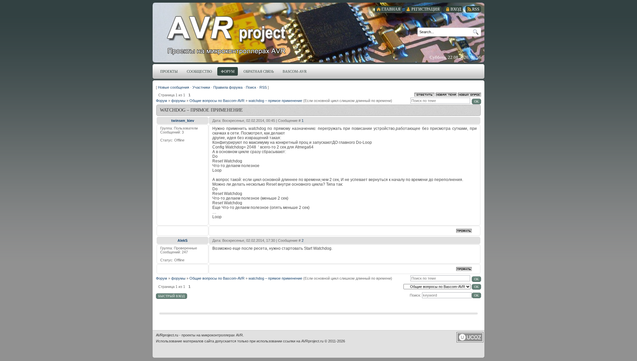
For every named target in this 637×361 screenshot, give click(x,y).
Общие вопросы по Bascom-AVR (217, 101)
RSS (263, 87)
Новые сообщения (173, 87)
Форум (161, 101)
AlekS (182, 240)
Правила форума (228, 87)
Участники (201, 87)
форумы (178, 101)
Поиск (251, 87)
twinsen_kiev (182, 121)
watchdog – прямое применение (275, 101)
